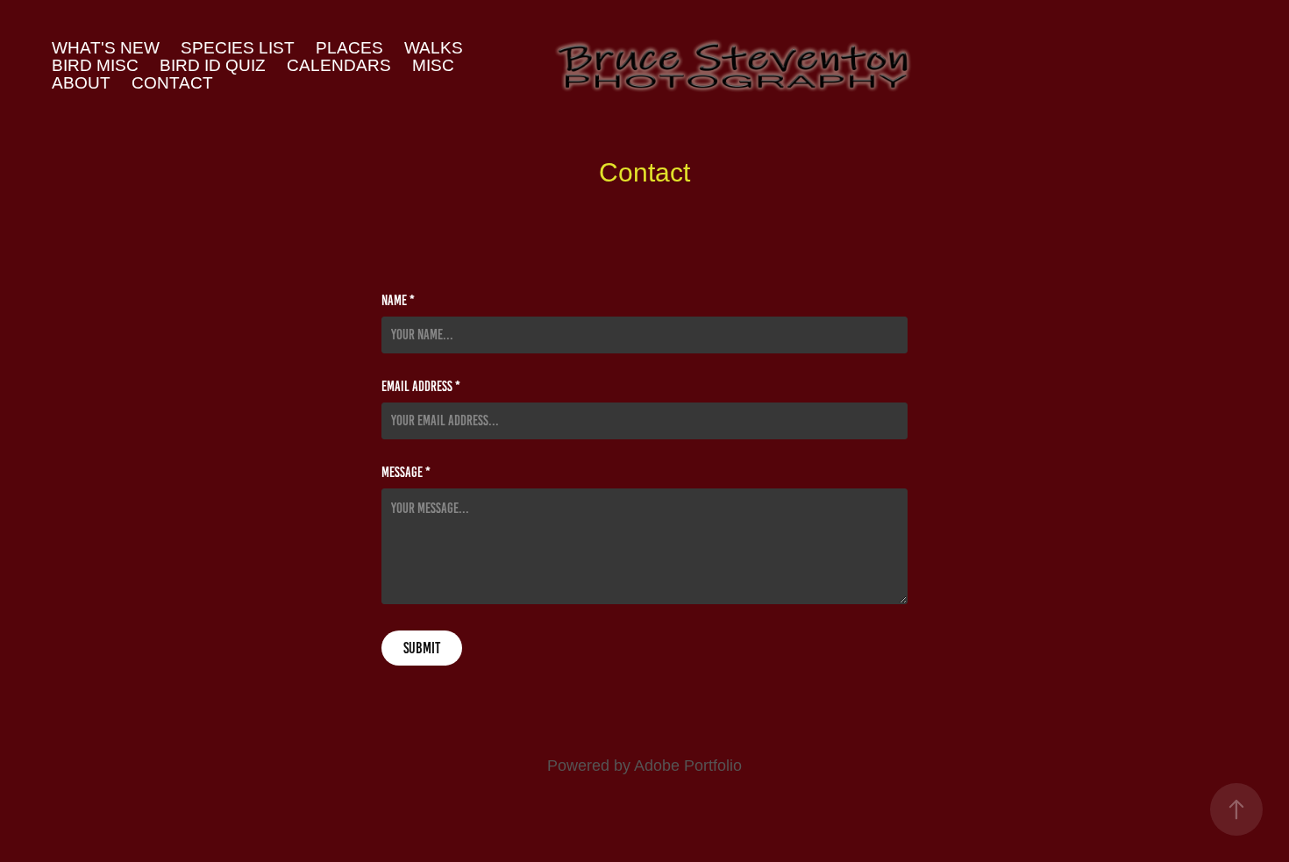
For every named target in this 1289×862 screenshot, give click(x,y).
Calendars (339, 65)
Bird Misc (95, 65)
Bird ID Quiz (213, 65)
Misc (433, 65)
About (81, 83)
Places (349, 48)
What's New (106, 48)
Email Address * (420, 387)
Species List (238, 48)
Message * (406, 473)
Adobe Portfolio (688, 765)
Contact (172, 83)
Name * (398, 301)
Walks (433, 48)
